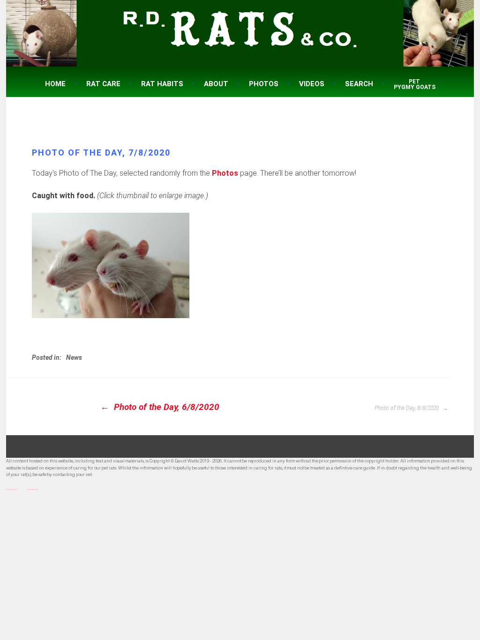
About (216, 84)
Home (55, 84)
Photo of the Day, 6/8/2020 (165, 407)
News (74, 357)
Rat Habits (162, 84)
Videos (311, 84)
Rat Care (103, 84)
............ (11, 488)
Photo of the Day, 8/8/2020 (407, 408)
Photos (263, 84)
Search (359, 84)
